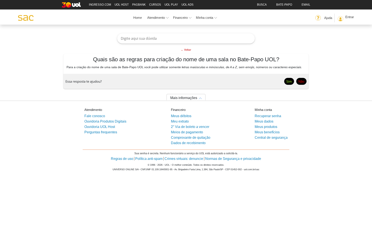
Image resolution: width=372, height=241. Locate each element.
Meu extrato (180, 121)
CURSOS (155, 4)
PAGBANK (139, 4)
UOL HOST (122, 4)
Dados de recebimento (188, 143)
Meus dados (264, 121)
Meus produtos (266, 127)
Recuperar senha (268, 116)
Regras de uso (122, 159)
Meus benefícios (267, 132)
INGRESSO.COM (100, 4)
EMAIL (306, 4)
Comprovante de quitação (190, 137)
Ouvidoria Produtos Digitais (105, 121)
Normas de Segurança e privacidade (233, 159)
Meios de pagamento (187, 132)
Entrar (349, 17)
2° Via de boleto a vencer (190, 127)
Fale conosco (94, 116)
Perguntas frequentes (100, 132)
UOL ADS (187, 4)
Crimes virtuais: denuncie (183, 159)
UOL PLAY (171, 4)
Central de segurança (271, 137)
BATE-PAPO (284, 4)
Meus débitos (181, 116)
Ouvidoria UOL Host (99, 127)
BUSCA (262, 4)
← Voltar (186, 49)
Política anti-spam (149, 159)
